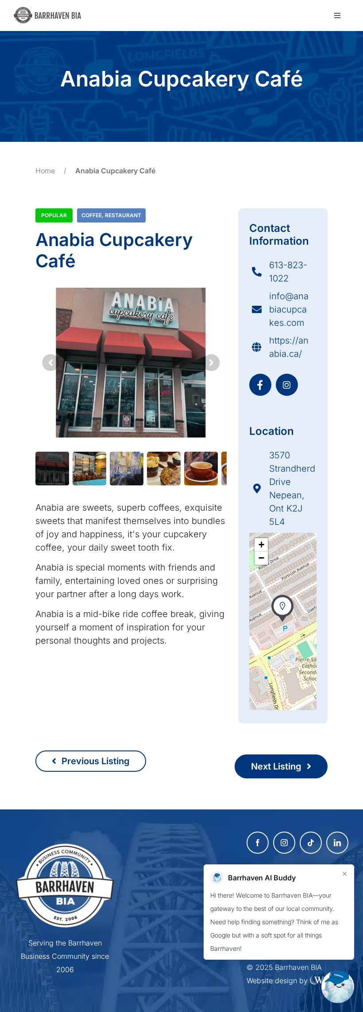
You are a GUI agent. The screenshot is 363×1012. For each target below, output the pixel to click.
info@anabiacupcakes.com (289, 309)
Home (45, 170)
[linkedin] (337, 843)
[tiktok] (311, 843)
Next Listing (277, 766)
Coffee (91, 215)
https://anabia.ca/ (289, 347)
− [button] (261, 557)
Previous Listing (94, 761)
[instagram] (284, 843)
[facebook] (258, 843)
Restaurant (123, 215)
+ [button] (261, 544)
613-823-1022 (288, 272)
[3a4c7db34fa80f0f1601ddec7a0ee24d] (50, 11)
